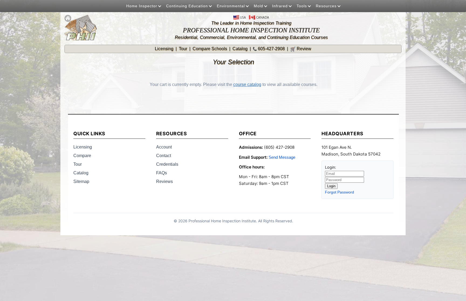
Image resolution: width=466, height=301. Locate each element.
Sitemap (81, 181)
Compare (82, 155)
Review (300, 48)
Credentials (167, 164)
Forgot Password (339, 192)
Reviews (164, 181)
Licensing (164, 48)
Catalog (240, 48)
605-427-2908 (271, 48)
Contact (163, 155)
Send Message (282, 157)
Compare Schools (210, 48)
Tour (183, 48)
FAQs (161, 173)
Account (164, 147)
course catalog (247, 84)
